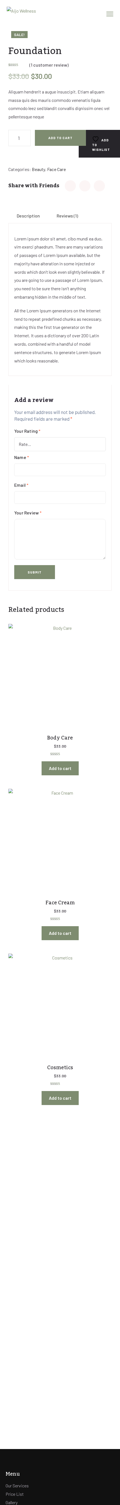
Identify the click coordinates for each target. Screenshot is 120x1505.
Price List (15, 1494)
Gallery (12, 1502)
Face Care (56, 169)
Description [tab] (28, 215)
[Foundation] (70, 185)
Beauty (38, 169)
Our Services (17, 1485)
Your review (28, 512)
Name (21, 457)
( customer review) (49, 64)
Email (21, 485)
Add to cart (60, 138)
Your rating (27, 431)
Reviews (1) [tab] (67, 215)
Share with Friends (33, 186)
